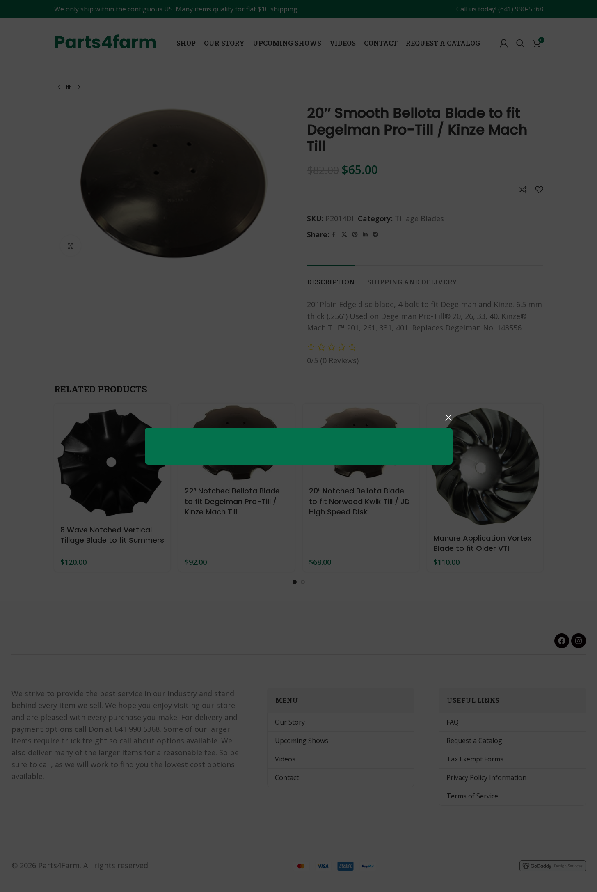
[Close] (448, 417)
